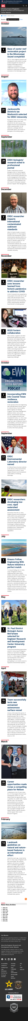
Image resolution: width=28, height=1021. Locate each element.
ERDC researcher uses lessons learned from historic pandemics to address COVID (16, 286)
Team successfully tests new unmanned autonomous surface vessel (16, 704)
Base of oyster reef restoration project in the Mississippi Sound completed (16, 53)
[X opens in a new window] (5, 959)
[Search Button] (23, 6)
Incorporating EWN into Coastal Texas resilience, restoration (16, 398)
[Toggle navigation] (25, 6)
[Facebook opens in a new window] (2, 959)
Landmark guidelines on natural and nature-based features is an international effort (16, 849)
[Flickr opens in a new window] (15, 959)
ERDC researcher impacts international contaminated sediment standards (15, 223)
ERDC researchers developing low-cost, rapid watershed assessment (16, 504)
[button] (14, 3)
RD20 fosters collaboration (13, 331)
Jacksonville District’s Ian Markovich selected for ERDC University (17, 113)
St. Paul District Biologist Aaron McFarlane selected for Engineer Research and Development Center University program (16, 637)
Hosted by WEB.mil (13, 993)
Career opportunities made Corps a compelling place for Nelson (17, 785)
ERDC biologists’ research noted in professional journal (15, 164)
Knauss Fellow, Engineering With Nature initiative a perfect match (16, 563)
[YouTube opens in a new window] (8, 959)
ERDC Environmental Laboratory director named (17, 460)
